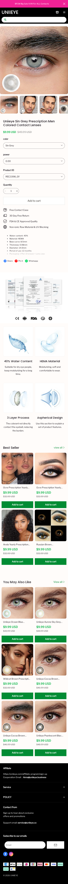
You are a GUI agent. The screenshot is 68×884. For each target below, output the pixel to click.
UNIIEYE (10, 12)
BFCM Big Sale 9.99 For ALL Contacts (32, 4)
